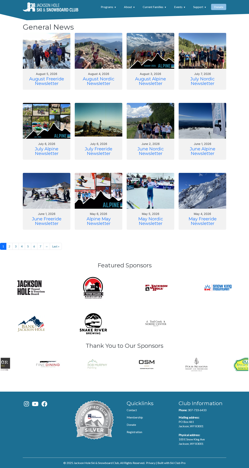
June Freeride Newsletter (46, 221)
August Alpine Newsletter (150, 81)
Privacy (150, 463)
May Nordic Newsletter (150, 221)
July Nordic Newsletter (202, 81)
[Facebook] (44, 405)
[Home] (50, 6)
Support (198, 7)
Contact (132, 410)
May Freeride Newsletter (202, 221)
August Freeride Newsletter (46, 81)
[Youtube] (35, 405)
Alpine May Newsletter (99, 221)
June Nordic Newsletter (150, 151)
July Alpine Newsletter (47, 151)
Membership (135, 417)
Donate (218, 7)
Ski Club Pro (178, 463)
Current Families (153, 7)
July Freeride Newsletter (98, 151)
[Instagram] (26, 405)
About (128, 7)
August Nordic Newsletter (98, 81)
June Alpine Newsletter (202, 151)
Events (178, 7)
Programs (107, 7)
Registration (134, 432)
